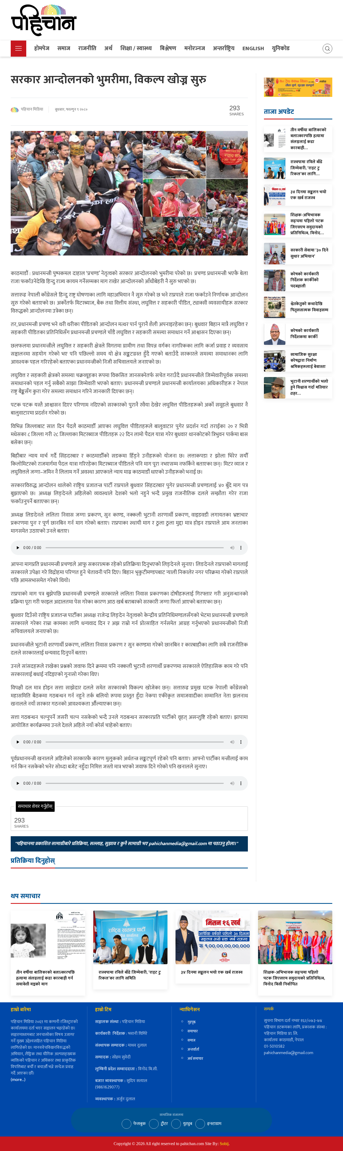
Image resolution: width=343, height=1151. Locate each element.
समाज (63, 48)
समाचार (193, 1031)
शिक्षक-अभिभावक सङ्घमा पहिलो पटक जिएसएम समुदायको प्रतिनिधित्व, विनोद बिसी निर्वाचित (294, 978)
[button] (18, 49)
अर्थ (108, 48)
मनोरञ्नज (194, 48)
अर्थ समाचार (195, 1058)
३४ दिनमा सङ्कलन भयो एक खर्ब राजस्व (212, 972)
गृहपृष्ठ (192, 1022)
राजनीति (87, 48)
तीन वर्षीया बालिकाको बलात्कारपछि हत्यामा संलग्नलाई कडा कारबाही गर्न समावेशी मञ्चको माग (45, 978)
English (253, 48)
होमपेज (41, 48)
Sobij (224, 1143)
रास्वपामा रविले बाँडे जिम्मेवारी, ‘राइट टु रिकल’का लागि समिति (130, 975)
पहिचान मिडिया (32, 110)
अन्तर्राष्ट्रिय (223, 48)
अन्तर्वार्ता (193, 1049)
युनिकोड (281, 48)
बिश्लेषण (168, 48)
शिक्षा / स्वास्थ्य (136, 48)
